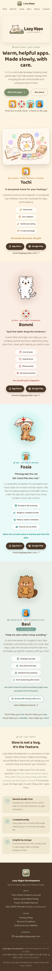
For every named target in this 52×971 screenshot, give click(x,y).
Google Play (37, 246)
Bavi (29, 9)
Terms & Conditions (26, 921)
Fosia (21, 9)
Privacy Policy (26, 917)
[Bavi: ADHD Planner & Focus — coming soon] (39, 104)
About (37, 9)
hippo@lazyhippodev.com (27, 936)
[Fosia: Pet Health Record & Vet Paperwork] (30, 104)
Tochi (4, 9)
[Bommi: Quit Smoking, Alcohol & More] (21, 104)
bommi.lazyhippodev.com (25, 395)
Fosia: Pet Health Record (26, 902)
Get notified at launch (24, 705)
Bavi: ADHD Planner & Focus (26, 906)
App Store (17, 246)
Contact (46, 9)
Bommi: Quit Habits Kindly (26, 898)
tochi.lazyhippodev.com (25, 253)
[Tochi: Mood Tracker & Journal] (12, 104)
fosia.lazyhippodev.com (25, 552)
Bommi (13, 9)
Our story (39, 92)
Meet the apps (15, 92)
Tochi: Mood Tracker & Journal (26, 895)
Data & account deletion (26, 925)
